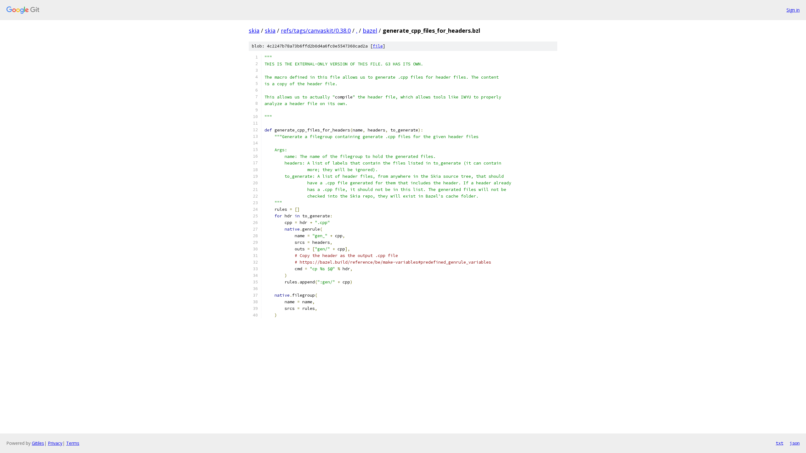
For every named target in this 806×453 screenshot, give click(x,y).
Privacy (55, 443)
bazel (370, 30)
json (795, 443)
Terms (72, 443)
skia (254, 30)
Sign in (793, 10)
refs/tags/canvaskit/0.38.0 (316, 30)
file (378, 46)
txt (779, 443)
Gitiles (38, 443)
